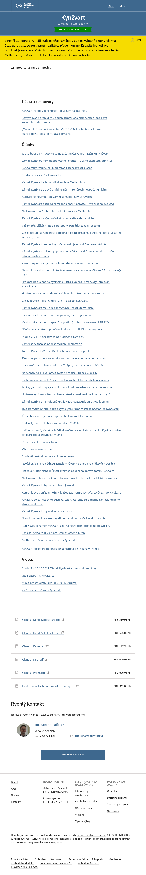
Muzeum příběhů (117, 797)
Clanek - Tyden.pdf (34, 672)
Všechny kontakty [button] (73, 754)
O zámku (112, 791)
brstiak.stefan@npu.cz (89, 735)
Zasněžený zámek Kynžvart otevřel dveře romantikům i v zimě (61, 263)
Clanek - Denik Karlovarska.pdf (41, 619)
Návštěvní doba (83, 808)
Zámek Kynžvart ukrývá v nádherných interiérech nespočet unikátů (64, 189)
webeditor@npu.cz (88, 863)
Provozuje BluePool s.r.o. (24, 866)
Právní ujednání (20, 859)
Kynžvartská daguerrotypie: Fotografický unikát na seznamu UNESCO (65, 322)
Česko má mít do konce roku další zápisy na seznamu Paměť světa (63, 365)
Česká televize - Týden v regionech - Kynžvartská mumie (57, 416)
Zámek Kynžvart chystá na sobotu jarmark (48, 485)
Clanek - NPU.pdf (33, 659)
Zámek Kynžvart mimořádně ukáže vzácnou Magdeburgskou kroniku (65, 401)
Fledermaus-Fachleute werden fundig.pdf (48, 686)
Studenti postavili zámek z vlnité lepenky (48, 456)
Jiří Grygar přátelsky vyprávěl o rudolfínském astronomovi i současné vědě (69, 387)
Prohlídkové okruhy (86, 801)
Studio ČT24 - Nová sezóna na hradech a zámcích (53, 336)
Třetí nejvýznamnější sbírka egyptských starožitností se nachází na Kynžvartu (70, 409)
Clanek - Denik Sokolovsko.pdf (41, 633)
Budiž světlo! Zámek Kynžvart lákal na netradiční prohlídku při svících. (66, 525)
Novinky (15, 795)
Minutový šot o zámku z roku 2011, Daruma (49, 583)
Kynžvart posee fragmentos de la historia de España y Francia (61, 548)
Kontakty (16, 801)
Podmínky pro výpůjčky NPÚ (56, 863)
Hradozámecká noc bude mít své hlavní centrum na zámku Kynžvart (65, 293)
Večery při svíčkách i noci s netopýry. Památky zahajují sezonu (61, 225)
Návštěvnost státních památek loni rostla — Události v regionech (63, 329)
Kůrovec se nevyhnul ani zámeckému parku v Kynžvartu (57, 196)
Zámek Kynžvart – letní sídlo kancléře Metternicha (53, 182)
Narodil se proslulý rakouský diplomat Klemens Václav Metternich (63, 518)
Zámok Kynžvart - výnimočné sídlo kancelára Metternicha (58, 218)
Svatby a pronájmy (117, 804)
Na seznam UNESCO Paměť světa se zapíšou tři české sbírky (59, 373)
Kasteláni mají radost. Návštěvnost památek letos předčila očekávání (65, 380)
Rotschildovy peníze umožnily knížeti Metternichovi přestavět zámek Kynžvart (71, 492)
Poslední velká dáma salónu (39, 442)
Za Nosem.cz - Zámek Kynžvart (41, 590)
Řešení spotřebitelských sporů (86, 859)
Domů (14, 782)
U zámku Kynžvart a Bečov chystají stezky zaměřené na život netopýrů (66, 394)
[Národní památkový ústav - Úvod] (25, 6)
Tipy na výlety (82, 821)
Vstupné (79, 814)
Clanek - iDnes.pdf (33, 646)
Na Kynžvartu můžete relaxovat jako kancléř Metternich (57, 211)
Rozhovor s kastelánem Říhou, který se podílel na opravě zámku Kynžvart (68, 470)
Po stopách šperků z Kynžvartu (41, 175)
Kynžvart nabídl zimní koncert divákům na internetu (54, 110)
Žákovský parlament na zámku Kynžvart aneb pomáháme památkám (65, 358)
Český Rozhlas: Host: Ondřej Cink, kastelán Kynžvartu (55, 300)
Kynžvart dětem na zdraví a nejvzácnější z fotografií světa (58, 315)
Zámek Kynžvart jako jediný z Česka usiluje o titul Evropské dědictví (64, 244)
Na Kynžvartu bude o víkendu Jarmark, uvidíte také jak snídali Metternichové (70, 478)
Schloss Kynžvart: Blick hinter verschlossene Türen (53, 533)
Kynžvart (73, 17)
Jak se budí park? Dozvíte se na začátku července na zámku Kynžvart (65, 153)
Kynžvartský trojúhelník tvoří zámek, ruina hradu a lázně (57, 168)
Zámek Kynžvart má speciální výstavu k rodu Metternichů (58, 308)
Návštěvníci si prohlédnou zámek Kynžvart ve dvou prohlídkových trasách (68, 463)
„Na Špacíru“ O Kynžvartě (38, 575)
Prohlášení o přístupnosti (49, 859)
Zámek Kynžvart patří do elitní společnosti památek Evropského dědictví (68, 204)
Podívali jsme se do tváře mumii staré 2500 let (51, 423)
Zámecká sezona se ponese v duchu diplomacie (52, 344)
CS (110, 6)
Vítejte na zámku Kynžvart (38, 449)
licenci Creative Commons (91, 835)
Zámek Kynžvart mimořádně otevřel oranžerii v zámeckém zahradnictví (67, 160)
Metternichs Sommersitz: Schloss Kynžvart (48, 540)
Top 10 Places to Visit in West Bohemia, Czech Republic (56, 351)
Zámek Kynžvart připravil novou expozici (47, 511)
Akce (14, 788)
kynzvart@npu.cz (52, 798)
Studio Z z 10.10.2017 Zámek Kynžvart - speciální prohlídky (59, 568)
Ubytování (113, 811)
